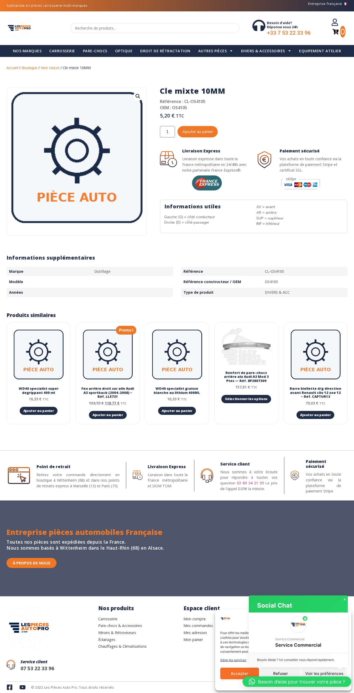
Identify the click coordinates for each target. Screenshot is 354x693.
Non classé (50, 67)
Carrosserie (62, 50)
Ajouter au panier (197, 132)
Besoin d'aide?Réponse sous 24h (282, 24)
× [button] (344, 599)
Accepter (239, 673)
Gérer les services (233, 660)
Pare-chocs (95, 50)
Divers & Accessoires (263, 50)
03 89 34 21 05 (250, 483)
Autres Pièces (212, 50)
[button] (138, 96)
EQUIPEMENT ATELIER (320, 50)
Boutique (29, 67)
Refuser (280, 673)
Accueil (12, 67)
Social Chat (274, 605)
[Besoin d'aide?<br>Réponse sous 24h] (258, 25)
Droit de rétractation (165, 50)
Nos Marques (27, 50)
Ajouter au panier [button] (38, 410)
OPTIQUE (124, 50)
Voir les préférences (324, 673)
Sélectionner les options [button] (246, 398)
